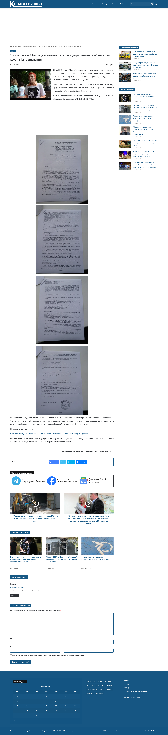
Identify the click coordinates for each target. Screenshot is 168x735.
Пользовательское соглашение (135, 691)
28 (75, 710)
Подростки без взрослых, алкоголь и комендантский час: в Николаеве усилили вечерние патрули (25, 559)
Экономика (99, 693)
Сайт (65, 647)
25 (46, 710)
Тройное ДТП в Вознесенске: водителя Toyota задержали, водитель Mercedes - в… (144, 154)
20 (65, 706)
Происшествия (92, 689)
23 (27, 710)
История (108, 681)
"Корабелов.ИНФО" (49, 731)
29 (17, 715)
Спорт (102, 689)
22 (17, 710)
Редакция (127, 688)
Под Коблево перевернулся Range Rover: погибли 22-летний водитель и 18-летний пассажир (145, 165)
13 (65, 701)
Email (12, 647)
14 (75, 701)
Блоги (20, 47)
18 (46, 706)
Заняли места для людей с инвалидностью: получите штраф (143, 118)
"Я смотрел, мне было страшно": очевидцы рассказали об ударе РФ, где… (145, 143)
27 (65, 710)
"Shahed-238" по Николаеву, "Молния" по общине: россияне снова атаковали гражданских (61, 559)
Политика (109, 685)
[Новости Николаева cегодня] (26, 4)
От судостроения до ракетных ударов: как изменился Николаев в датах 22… (145, 65)
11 (46, 701)
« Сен (14, 721)
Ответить (14, 595)
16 (27, 706)
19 (56, 706)
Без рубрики (91, 681)
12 (56, 701)
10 (36, 701)
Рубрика (123, 4)
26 (56, 710)
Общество (99, 685)
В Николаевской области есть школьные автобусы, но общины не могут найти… (145, 54)
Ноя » (20, 721)
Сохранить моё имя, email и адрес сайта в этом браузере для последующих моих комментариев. (48, 655)
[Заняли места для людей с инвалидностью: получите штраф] (97, 546)
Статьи (114, 4)
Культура (90, 685)
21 (75, 706)
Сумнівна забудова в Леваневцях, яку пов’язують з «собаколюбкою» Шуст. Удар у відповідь (49, 434)
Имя (12, 638)
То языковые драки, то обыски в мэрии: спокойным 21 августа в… (145, 76)
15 (17, 706)
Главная (95, 4)
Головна (126, 684)
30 (27, 715)
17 (36, 706)
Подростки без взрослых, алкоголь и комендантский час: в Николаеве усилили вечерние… (145, 96)
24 (36, 710)
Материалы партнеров (131, 697)
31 (36, 715)
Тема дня (105, 4)
